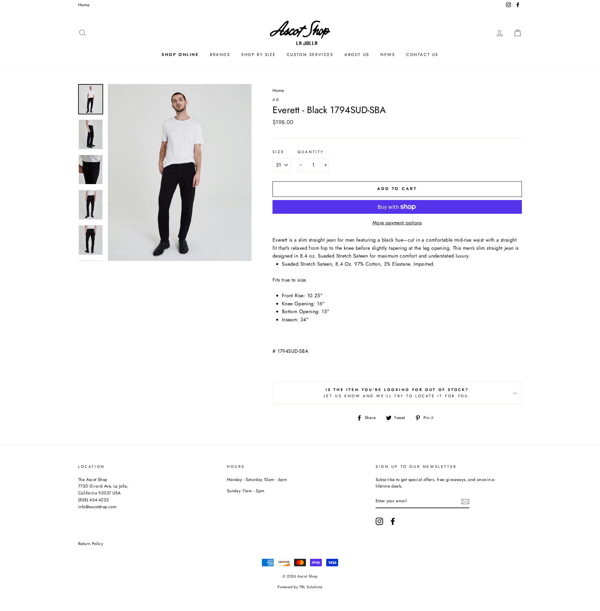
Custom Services (310, 55)
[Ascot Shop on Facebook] (393, 521)
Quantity (311, 152)
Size (278, 152)
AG (276, 100)
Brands (220, 55)
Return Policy (90, 543)
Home (84, 5)
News (387, 55)
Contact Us (422, 55)
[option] (180, 172)
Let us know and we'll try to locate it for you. (397, 392)
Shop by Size (258, 55)
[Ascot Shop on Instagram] (379, 521)
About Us (356, 55)
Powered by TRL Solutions (300, 587)
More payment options (397, 222)
